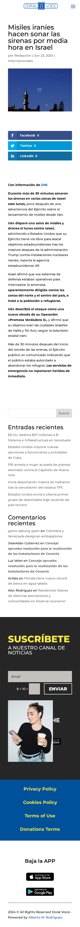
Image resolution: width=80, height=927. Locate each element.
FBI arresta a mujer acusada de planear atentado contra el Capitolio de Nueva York (39, 470)
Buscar (64, 413)
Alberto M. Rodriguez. (45, 917)
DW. (44, 185)
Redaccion (22, 55)
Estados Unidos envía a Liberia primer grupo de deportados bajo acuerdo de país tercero (38, 499)
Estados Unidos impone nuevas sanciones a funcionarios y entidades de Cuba (37, 452)
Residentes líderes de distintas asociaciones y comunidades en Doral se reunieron (38, 595)
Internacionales (20, 61)
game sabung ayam (24, 531)
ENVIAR (58, 689)
